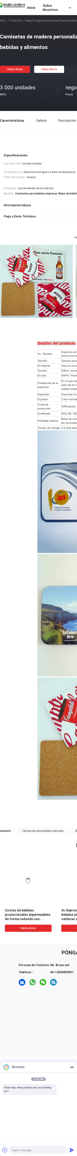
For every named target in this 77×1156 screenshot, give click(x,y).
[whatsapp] (32, 982)
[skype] (53, 982)
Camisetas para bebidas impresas (43, 830)
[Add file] (4, 1150)
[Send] (72, 1150)
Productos (16, 20)
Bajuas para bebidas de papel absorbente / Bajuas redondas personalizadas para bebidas (37, 914)
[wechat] (43, 982)
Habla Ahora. (15, 69)
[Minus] (72, 1067)
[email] (22, 982)
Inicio (3, 20)
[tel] (64, 982)
